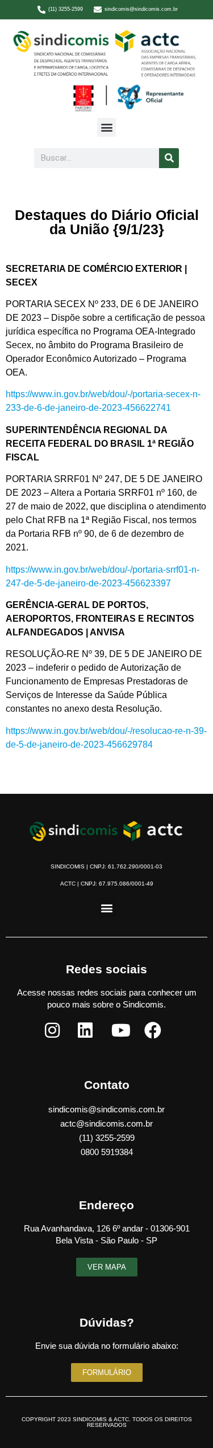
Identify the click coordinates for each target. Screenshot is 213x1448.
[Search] (169, 158)
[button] (106, 127)
